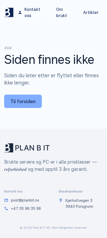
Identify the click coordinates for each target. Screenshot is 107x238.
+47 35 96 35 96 (26, 208)
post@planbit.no (25, 200)
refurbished (15, 169)
